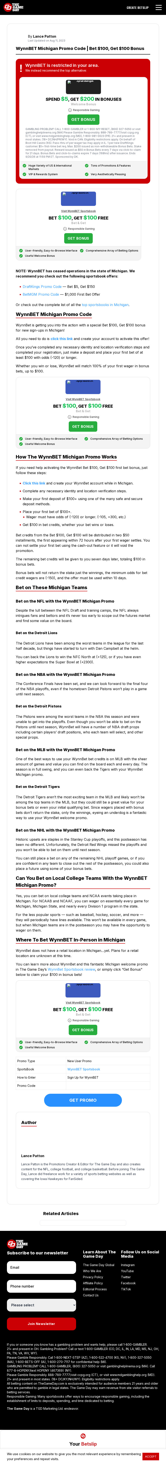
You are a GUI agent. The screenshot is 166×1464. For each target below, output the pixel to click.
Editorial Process (95, 1289)
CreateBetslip (138, 7)
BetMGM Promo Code (41, 294)
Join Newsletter (41, 1324)
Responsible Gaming (86, 110)
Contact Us (91, 1295)
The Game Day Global (98, 1265)
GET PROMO (83, 1100)
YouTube (127, 1271)
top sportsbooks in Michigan (105, 305)
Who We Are (92, 1271)
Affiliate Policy (93, 1283)
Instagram (128, 1265)
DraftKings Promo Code (42, 286)
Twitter (126, 1277)
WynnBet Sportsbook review (71, 969)
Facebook (128, 1283)
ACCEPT (150, 1456)
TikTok (126, 1289)
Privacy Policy (93, 1277)
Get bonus (83, 119)
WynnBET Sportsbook (83, 1069)
